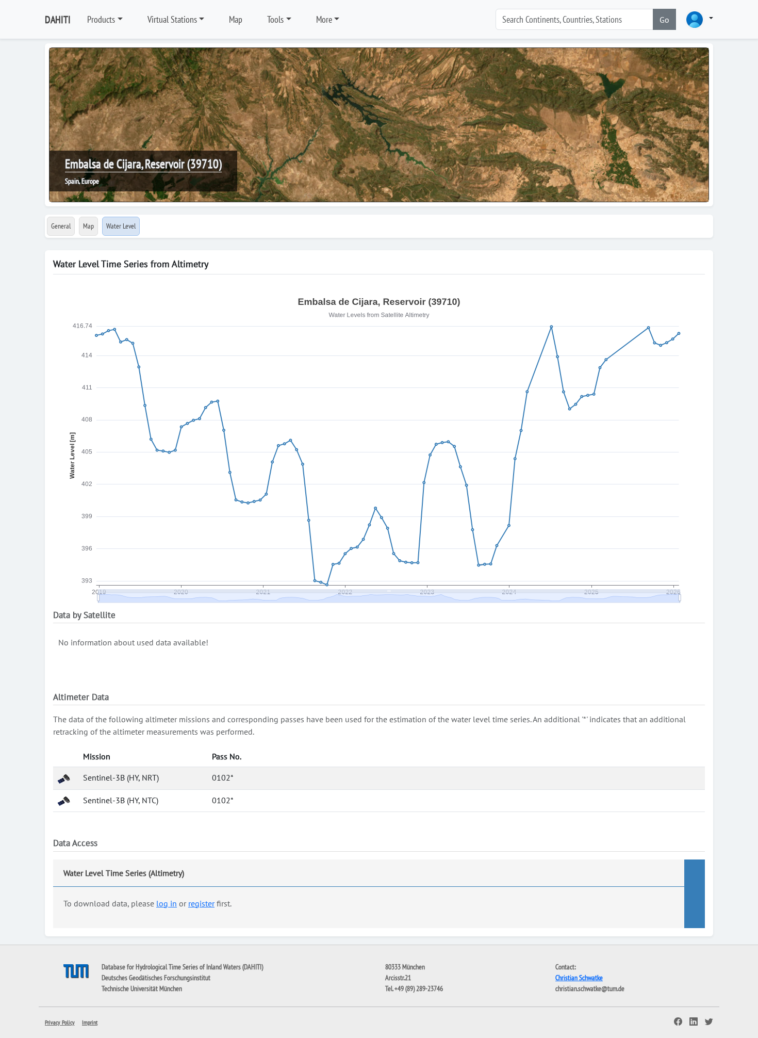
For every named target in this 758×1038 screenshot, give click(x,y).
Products (101, 19)
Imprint (89, 1022)
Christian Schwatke (579, 977)
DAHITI (58, 19)
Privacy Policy (60, 1022)
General (61, 226)
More (324, 19)
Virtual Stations (172, 19)
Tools (275, 19)
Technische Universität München (142, 988)
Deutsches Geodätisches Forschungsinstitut (156, 977)
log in (166, 903)
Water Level (121, 226)
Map (235, 19)
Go (664, 19)
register (201, 903)
